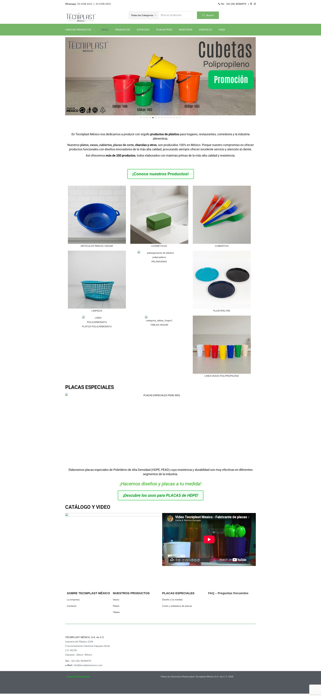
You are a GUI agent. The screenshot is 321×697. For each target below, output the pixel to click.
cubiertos (105, 145)
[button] (143, 15)
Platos (116, 606)
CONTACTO (205, 29)
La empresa (73, 599)
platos (84, 145)
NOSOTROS (185, 29)
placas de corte (123, 145)
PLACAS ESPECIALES (89, 387)
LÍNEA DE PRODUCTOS (78, 29)
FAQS (222, 29)
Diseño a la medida (172, 599)
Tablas (116, 612)
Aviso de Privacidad (78, 676)
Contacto (71, 606)
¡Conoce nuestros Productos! (160, 174)
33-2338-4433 (103, 4)
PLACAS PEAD (164, 29)
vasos (94, 145)
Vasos (116, 599)
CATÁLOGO (143, 29)
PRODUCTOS (122, 29)
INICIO (105, 29)
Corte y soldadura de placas (177, 606)
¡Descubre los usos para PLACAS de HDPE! (160, 495)
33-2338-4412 (84, 4)
